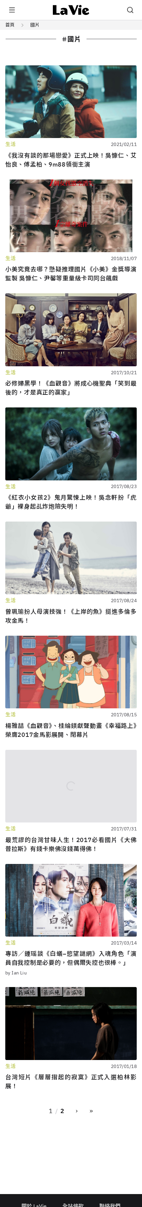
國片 (35, 25)
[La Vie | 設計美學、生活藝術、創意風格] (71, 10)
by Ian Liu (16, 973)
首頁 (10, 25)
